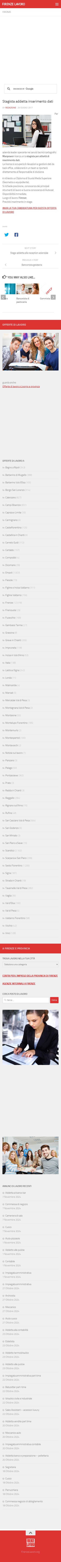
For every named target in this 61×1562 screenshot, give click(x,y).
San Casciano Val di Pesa (17, 820)
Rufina (8, 813)
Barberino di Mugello (15, 475)
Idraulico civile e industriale (18, 1398)
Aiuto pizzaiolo (12, 1238)
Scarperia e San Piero (16, 858)
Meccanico (10, 1307)
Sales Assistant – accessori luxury (22, 1410)
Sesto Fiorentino (13, 865)
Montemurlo (11, 730)
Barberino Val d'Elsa (15, 482)
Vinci (7, 933)
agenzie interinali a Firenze (18, 983)
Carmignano (11, 520)
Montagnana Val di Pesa (17, 707)
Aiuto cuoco (11, 1318)
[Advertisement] (30, 46)
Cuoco (8, 1227)
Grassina (9, 632)
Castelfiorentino (13, 527)
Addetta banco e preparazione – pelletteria (26, 1455)
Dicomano (10, 565)
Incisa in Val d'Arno (14, 655)
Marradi (9, 692)
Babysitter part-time (15, 1387)
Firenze (6, 12)
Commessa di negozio (16, 1204)
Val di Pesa (10, 910)
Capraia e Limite (13, 512)
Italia (7, 662)
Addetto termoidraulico (17, 1352)
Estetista (9, 1341)
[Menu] (57, 4)
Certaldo (9, 550)
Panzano (9, 760)
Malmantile (11, 685)
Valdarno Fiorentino (15, 918)
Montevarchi (11, 745)
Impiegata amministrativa (18, 1272)
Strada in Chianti (13, 880)
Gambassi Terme (14, 625)
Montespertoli (12, 737)
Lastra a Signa (12, 670)
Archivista (10, 1295)
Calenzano (10, 497)
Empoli (8, 572)
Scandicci (9, 850)
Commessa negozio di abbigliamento (24, 1501)
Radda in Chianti (13, 790)
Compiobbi (10, 557)
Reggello (9, 798)
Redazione (10, 107)
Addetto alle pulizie (15, 1249)
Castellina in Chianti (15, 535)
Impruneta (10, 647)
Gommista (45, 298)
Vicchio (8, 925)
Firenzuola (10, 610)
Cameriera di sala (13, 1215)
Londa (8, 677)
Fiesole (9, 580)
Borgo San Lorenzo (15, 490)
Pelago (8, 767)
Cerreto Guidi (12, 542)
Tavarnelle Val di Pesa (16, 888)
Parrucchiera (11, 1490)
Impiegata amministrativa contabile (23, 1444)
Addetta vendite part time (18, 1421)
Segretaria (10, 1467)
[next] (53, 297)
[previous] (3, 297)
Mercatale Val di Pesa (16, 700)
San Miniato (11, 835)
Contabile (10, 1261)
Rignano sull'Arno (14, 805)
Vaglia (8, 895)
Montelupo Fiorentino (16, 722)
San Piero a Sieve (14, 843)
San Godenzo (12, 828)
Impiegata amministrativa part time (23, 1375)
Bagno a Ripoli (12, 467)
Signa (8, 873)
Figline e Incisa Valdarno (17, 587)
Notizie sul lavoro (14, 752)
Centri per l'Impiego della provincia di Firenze (30, 975)
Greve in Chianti (13, 640)
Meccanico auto (13, 1432)
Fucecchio (10, 617)
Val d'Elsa (10, 903)
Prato (8, 782)
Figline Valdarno (13, 595)
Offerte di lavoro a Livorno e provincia (21, 386)
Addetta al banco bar (15, 1192)
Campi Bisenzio (13, 505)
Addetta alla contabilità (16, 1330)
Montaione (10, 715)
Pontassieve (11, 775)
